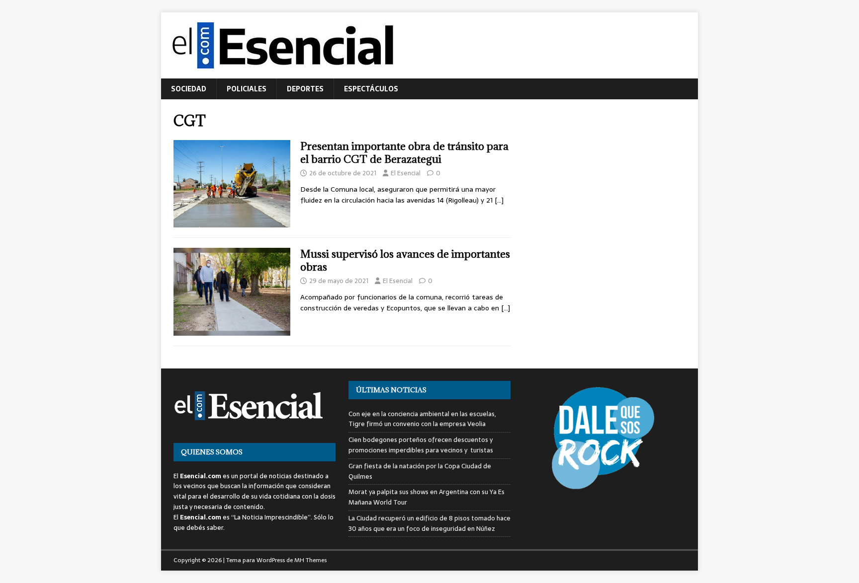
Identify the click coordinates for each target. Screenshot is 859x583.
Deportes (305, 88)
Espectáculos (371, 88)
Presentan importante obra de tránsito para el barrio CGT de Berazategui (404, 153)
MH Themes (310, 560)
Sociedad (188, 88)
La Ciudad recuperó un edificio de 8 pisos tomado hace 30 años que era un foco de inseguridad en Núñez (429, 523)
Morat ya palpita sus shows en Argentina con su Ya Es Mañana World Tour (426, 497)
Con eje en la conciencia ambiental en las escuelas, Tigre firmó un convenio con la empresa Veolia (422, 419)
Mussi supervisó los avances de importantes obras (405, 260)
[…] (499, 200)
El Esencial (406, 173)
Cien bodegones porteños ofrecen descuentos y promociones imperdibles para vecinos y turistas (420, 445)
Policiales (246, 88)
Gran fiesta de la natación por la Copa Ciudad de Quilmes (419, 471)
